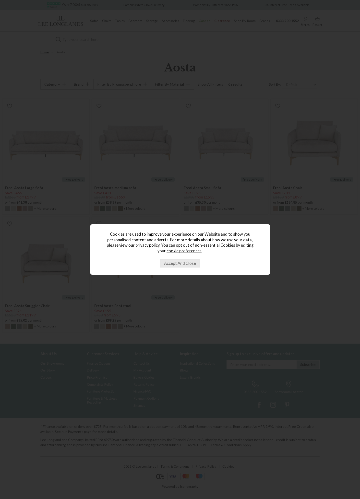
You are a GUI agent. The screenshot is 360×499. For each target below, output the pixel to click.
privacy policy (147, 245)
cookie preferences (184, 250)
